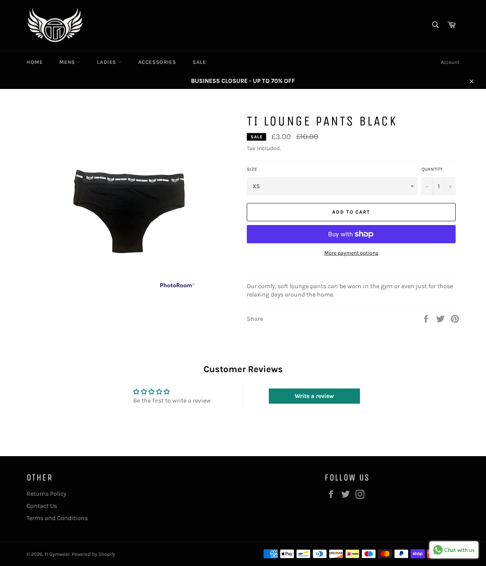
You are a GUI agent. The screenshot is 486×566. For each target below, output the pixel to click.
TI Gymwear (57, 554)
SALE (199, 62)
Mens (68, 62)
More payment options (351, 253)
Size (252, 169)
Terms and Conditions (57, 518)
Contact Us (42, 505)
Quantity (432, 169)
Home (35, 62)
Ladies (107, 62)
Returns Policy (46, 493)
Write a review (314, 396)
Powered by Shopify (93, 554)
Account (450, 62)
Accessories (157, 62)
